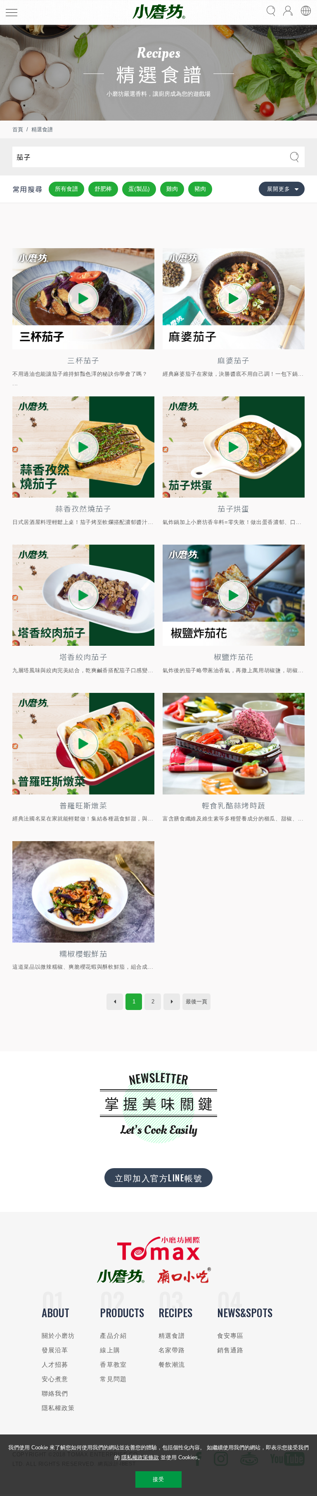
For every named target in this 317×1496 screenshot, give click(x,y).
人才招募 (55, 1364)
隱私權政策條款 (140, 1457)
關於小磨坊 (58, 1335)
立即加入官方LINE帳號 (158, 1177)
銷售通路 (230, 1350)
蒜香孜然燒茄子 (83, 508)
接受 (158, 1479)
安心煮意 (55, 1378)
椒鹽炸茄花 (234, 656)
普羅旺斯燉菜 (83, 805)
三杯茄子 (83, 360)
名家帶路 (171, 1350)
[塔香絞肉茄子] (83, 595)
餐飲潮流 (171, 1364)
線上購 (110, 1350)
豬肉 (200, 188)
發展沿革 (55, 1350)
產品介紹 (113, 1335)
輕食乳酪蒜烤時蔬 (234, 805)
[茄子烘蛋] (234, 447)
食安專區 (230, 1335)
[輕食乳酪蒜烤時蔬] (234, 743)
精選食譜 (42, 129)
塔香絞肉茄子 (83, 656)
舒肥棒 (103, 188)
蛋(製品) (139, 188)
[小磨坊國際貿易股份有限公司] (158, 1258)
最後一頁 (196, 1001)
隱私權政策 (58, 1407)
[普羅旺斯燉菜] (83, 743)
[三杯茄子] (83, 299)
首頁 (17, 129)
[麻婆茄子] (234, 299)
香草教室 (113, 1364)
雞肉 (172, 188)
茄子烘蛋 (233, 508)
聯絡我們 (55, 1393)
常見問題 (113, 1378)
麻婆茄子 (233, 360)
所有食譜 (66, 188)
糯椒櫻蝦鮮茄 (83, 953)
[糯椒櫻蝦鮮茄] (83, 892)
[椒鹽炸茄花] (234, 595)
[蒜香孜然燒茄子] (83, 447)
